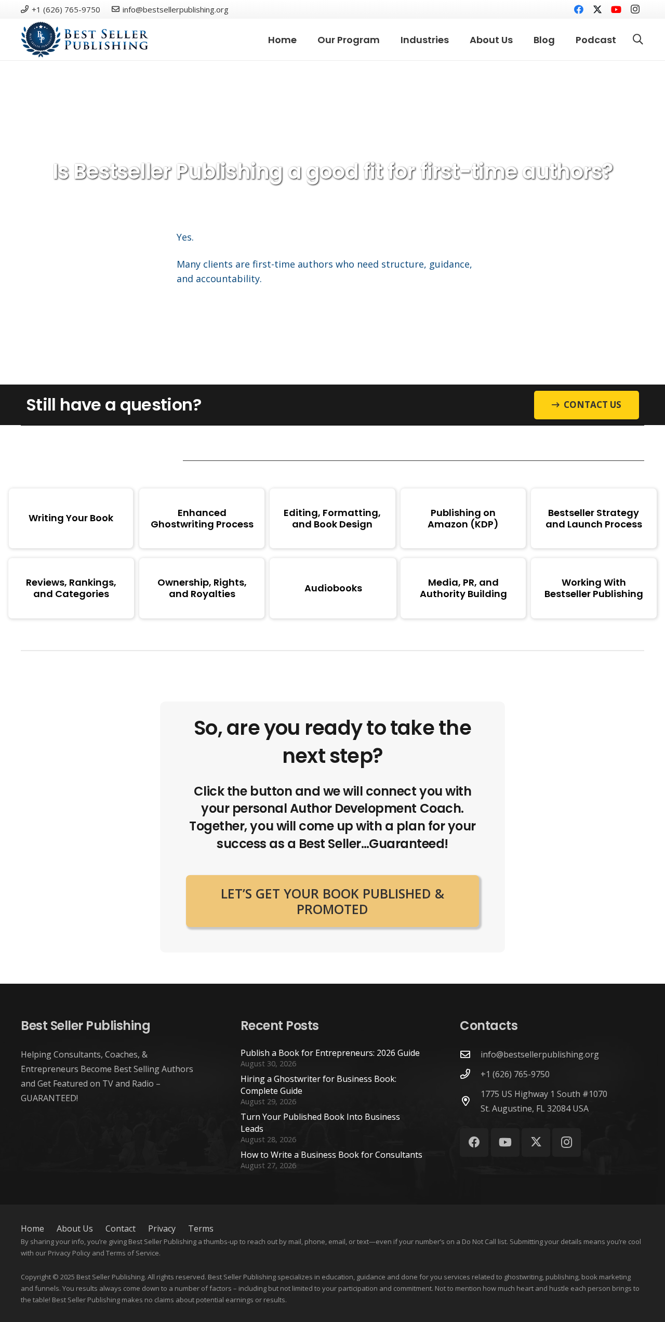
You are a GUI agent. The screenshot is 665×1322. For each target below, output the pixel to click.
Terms (201, 1228)
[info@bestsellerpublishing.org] (470, 1054)
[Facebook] (578, 9)
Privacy (162, 1228)
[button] (638, 39)
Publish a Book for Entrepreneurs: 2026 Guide (330, 1053)
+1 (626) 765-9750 (515, 1074)
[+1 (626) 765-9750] (470, 1074)
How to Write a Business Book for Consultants (331, 1154)
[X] (597, 9)
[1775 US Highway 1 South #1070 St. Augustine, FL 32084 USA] (470, 1101)
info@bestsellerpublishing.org (540, 1054)
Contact (120, 1228)
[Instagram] (635, 9)
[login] (85, 39)
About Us (75, 1228)
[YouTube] (616, 9)
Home (32, 1228)
